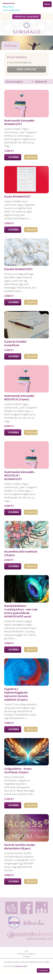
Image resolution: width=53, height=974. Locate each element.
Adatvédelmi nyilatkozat (26, 953)
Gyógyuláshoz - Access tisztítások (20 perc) (18, 770)
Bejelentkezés (9, 3)
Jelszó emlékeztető (11, 10)
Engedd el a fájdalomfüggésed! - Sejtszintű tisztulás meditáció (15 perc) (16, 694)
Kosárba (13, 157)
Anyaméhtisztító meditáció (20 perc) (20, 553)
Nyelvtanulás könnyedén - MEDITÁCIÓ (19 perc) (20, 397)
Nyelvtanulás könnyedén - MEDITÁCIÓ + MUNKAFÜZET (20, 475)
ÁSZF (26, 951)
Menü (47, 4)
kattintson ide (21, 966)
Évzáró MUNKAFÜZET (17, 196)
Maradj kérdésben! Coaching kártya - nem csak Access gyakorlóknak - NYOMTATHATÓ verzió (20, 611)
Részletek (32, 157)
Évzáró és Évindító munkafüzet (15, 343)
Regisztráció (8, 6)
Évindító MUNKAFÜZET (18, 269)
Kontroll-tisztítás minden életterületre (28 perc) (19, 846)
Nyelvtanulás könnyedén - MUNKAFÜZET (20, 122)
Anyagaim (26, 956)
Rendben (44, 970)
